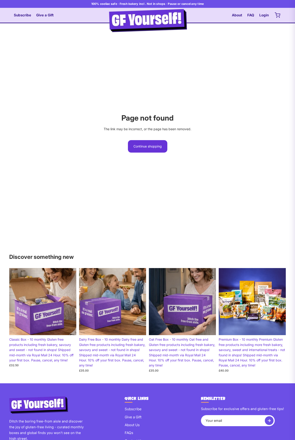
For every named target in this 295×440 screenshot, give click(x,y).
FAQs (129, 433)
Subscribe (22, 15)
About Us (132, 425)
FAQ (250, 15)
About (237, 15)
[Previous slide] (16, 302)
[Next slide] (69, 302)
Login (264, 15)
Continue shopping (147, 146)
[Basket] (277, 15)
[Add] (69, 328)
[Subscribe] (269, 420)
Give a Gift (45, 15)
